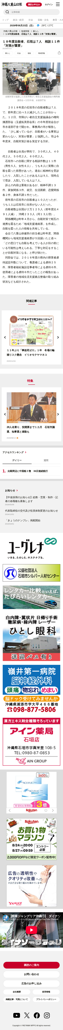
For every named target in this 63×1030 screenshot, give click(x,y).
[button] (5, 337)
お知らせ (10, 490)
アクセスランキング (13, 452)
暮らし (36, 31)
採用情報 (46, 992)
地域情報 (25, 31)
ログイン (49, 4)
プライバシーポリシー (46, 999)
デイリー (17, 460)
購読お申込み (34, 4)
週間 (46, 460)
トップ (5, 20)
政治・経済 (18, 20)
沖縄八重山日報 (10, 31)
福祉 (29, 53)
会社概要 (17, 992)
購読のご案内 (31, 964)
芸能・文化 (43, 20)
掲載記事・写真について (17, 999)
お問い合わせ (31, 974)
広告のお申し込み (32, 983)
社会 (31, 20)
